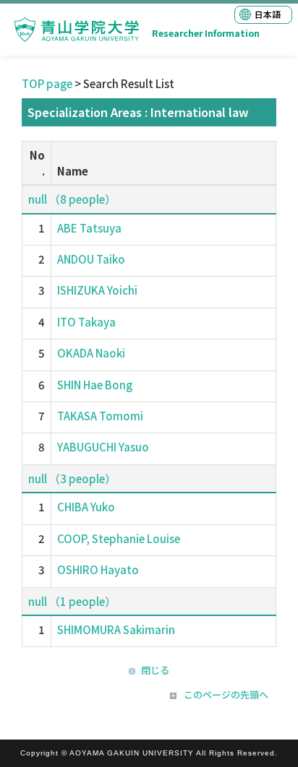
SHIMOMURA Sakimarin (116, 629)
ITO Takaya (86, 321)
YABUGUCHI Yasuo (103, 446)
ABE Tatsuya (89, 227)
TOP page (47, 83)
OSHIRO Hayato (98, 569)
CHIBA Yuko (86, 506)
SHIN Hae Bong (94, 384)
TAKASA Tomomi (100, 415)
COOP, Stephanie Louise (118, 538)
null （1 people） (72, 601)
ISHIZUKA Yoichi (97, 290)
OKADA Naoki (91, 352)
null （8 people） (72, 199)
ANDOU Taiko (91, 258)
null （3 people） (72, 478)
